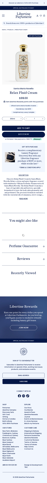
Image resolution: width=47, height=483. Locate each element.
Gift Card (6, 414)
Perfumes (6, 408)
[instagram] (23, 396)
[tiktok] (27, 396)
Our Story (27, 408)
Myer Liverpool (8, 442)
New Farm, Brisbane (10, 431)
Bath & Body (7, 421)
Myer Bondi (7, 444)
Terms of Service (30, 442)
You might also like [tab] (23, 221)
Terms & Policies (30, 444)
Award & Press (29, 412)
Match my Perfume (31, 423)
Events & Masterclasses (33, 419)
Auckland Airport (9, 460)
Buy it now (23, 134)
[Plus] (43, 118)
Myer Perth (7, 456)
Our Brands (28, 410)
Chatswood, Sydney (10, 435)
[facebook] (19, 396)
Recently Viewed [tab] (23, 273)
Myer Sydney (7, 440)
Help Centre (29, 447)
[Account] (37, 15)
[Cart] (44, 16)
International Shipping (32, 433)
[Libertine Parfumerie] (23, 15)
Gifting (5, 417)
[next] (44, 3)
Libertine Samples (9, 410)
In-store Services (30, 421)
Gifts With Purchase (10, 423)
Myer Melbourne (9, 449)
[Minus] (26, 118)
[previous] (3, 3)
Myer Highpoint (8, 451)
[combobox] (24, 23)
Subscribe (24, 381)
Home (4, 30)
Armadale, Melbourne (11, 447)
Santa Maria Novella (23, 88)
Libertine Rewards (31, 414)
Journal (27, 417)
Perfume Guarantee (32, 435)
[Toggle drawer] (3, 15)
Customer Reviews (31, 440)
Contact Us (28, 449)
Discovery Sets (8, 412)
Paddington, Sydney (10, 433)
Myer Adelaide (8, 458)
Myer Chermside (9, 453)
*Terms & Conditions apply (30, 167)
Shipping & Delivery (31, 431)
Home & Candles (9, 419)
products (10, 30)
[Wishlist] (41, 16)
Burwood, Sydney (9, 438)
